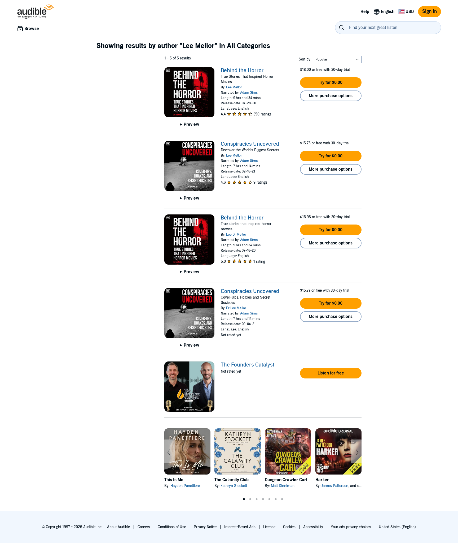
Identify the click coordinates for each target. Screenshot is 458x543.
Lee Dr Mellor (236, 234)
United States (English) (397, 527)
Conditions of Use (172, 527)
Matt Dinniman (282, 486)
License (269, 527)
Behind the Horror (242, 70)
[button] (331, 82)
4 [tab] (263, 499)
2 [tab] (250, 499)
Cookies (289, 527)
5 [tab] (269, 499)
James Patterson (335, 486)
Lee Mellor (234, 87)
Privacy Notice (205, 527)
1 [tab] (243, 499)
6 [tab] (275, 499)
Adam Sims (249, 92)
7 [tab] (282, 499)
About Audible (118, 527)
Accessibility (313, 527)
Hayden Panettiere (185, 486)
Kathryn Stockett (234, 486)
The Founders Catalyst (247, 365)
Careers (144, 527)
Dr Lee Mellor (236, 308)
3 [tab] (256, 499)
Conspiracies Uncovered (250, 144)
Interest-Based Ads (240, 527)
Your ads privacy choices (351, 527)
